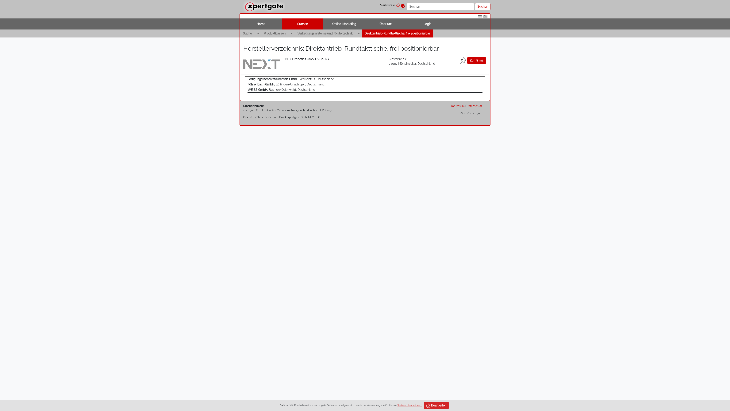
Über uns (385, 24)
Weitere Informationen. (410, 405)
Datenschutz (474, 106)
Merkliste (387, 5)
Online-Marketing (344, 24)
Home (261, 24)
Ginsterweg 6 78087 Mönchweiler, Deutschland (412, 61)
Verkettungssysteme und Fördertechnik (325, 33)
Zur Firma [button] (476, 60)
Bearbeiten (438, 405)
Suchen (302, 24)
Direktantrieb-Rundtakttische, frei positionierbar (397, 33)
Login (427, 24)
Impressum (458, 106)
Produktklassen (275, 33)
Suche (247, 33)
